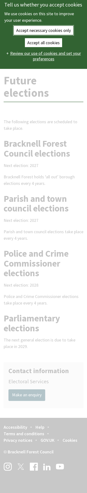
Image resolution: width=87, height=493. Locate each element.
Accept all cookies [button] (43, 42)
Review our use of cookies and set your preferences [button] (45, 56)
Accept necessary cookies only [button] (43, 30)
